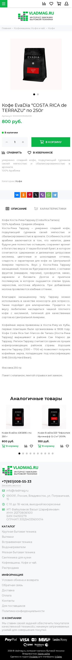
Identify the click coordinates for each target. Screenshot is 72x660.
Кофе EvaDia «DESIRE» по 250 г (17, 434)
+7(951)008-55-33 (16, 482)
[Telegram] (55, 195)
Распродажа (10, 567)
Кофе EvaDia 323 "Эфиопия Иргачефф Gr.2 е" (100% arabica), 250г (54, 434)
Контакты (8, 600)
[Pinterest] (29, 195)
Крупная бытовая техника (19, 531)
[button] (34, 94)
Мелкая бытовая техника (18, 552)
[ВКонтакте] (17, 195)
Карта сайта (44, 653)
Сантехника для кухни (16, 557)
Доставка (8, 590)
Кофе (19, 181)
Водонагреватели (14, 547)
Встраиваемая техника (17, 542)
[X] (36, 195)
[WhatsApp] (48, 195)
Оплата (6, 595)
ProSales (33, 656)
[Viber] (42, 195)
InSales (58, 656)
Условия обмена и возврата (20, 580)
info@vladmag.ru (17, 490)
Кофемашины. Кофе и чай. (19, 562)
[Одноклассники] (23, 195)
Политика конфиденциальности (23, 611)
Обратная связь (12, 585)
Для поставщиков (13, 606)
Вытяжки (8, 536)
